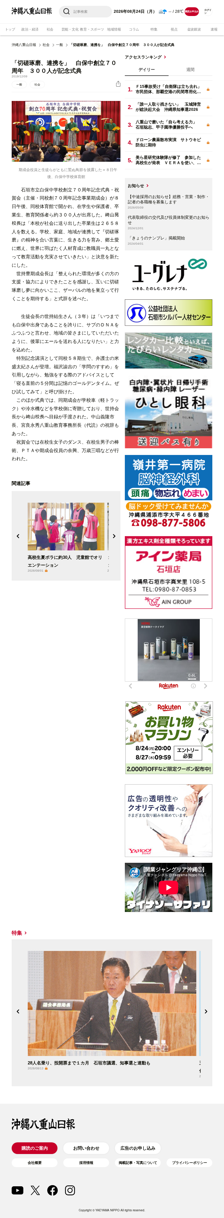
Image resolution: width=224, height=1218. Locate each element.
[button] (18, 536)
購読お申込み (192, 11)
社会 (50, 29)
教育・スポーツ (92, 29)
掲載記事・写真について (138, 1163)
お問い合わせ (86, 1148)
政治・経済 (29, 29)
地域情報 (114, 29)
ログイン (207, 11)
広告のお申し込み (137, 1148)
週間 (190, 69)
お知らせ (136, 185)
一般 (59, 45)
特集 (154, 29)
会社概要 (35, 1163)
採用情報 (86, 1163)
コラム (134, 29)
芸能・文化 (70, 29)
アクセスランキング (143, 57)
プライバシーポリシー (189, 1163)
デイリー (147, 69)
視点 (174, 29)
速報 (214, 29)
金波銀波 (194, 29)
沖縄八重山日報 (24, 45)
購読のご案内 (35, 1148)
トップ (10, 29)
